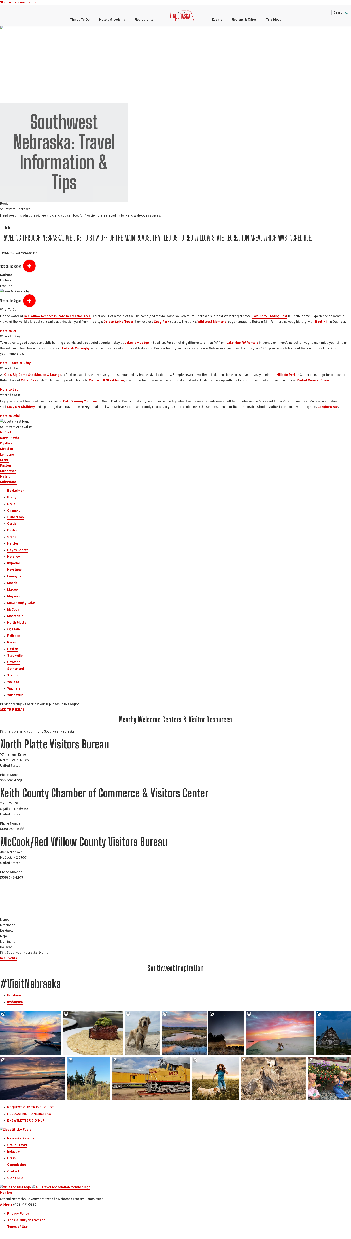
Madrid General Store (313, 380)
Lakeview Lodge (136, 343)
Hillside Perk (286, 375)
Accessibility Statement (26, 1220)
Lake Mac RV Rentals (242, 343)
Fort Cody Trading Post (269, 316)
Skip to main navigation (18, 3)
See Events (8, 958)
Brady (11, 497)
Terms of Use (17, 1227)
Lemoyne (7, 455)
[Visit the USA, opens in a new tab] (16, 1187)
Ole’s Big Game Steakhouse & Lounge (32, 375)
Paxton (5, 466)
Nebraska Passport (21, 1139)
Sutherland (8, 482)
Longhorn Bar (328, 407)
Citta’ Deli (28, 380)
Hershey (13, 557)
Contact (13, 1171)
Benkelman (15, 491)
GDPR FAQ (15, 1178)
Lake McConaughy (76, 348)
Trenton (13, 675)
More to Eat (9, 390)
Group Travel (17, 1145)
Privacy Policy (18, 1214)
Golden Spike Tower (118, 322)
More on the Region (10, 266)
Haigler (12, 544)
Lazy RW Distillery (21, 407)
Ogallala (6, 444)
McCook (6, 433)
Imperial (13, 563)
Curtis (11, 524)
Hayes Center (17, 550)
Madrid (5, 477)
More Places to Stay (15, 363)
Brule (11, 504)
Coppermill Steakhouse (106, 380)
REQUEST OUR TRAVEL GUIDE (30, 1107)
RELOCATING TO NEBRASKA (29, 1114)
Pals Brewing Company (80, 401)
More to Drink (10, 416)
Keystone (14, 570)
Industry (13, 1152)
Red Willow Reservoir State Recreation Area (57, 316)
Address (6, 1205)
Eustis (12, 530)
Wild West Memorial (212, 322)
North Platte (9, 438)
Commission (16, 1165)
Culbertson (8, 471)
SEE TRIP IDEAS (12, 710)
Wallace (13, 682)
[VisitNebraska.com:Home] (182, 16)
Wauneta (13, 689)
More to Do (8, 331)
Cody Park (161, 322)
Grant (4, 460)
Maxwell (13, 590)
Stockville (15, 656)
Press (11, 1158)
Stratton (6, 449)
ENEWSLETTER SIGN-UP (26, 1121)
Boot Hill (322, 322)
